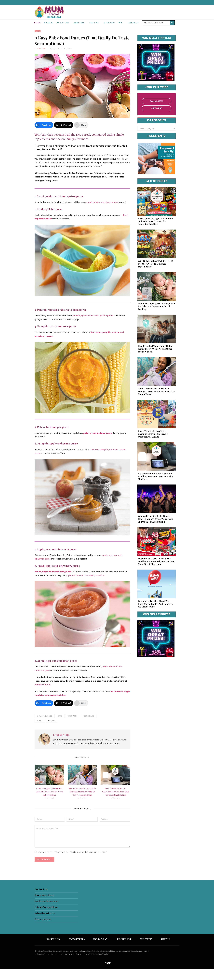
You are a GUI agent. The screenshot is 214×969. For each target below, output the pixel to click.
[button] (178, 20)
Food (37, 31)
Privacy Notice (43, 919)
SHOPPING (109, 23)
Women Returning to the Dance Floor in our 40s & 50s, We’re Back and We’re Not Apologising (155, 519)
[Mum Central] (50, 14)
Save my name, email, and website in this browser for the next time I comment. (72, 852)
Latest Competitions (46, 907)
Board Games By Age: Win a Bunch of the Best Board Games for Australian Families (155, 221)
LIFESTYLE (79, 23)
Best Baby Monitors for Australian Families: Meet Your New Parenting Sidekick (115, 791)
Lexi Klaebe (40, 49)
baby (60, 716)
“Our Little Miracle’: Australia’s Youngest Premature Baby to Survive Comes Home (82, 791)
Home (37, 23)
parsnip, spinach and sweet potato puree (93, 315)
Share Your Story (44, 895)
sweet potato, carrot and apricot (102, 202)
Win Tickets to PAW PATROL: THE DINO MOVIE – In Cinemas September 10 (155, 264)
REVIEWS (94, 23)
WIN (121, 23)
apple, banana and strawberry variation (85, 575)
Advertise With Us (45, 913)
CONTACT (133, 23)
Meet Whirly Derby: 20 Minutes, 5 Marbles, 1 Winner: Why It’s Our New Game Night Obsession (156, 561)
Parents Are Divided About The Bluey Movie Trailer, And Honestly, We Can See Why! (155, 604)
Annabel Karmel (42, 684)
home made (89, 716)
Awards (48, 23)
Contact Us (41, 889)
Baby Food (73, 716)
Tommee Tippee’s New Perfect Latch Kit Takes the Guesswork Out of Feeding (49, 791)
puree (39, 721)
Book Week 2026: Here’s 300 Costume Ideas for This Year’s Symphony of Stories (153, 433)
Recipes (51, 721)
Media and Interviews (47, 901)
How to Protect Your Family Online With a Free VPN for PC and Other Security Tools (155, 348)
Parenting (63, 23)
